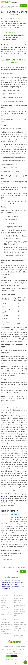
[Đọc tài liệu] (13, 663)
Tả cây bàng (17, 628)
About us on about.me (7, 614)
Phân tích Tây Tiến (6, 607)
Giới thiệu (8, 659)
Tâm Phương (14, 514)
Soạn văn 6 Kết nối (6, 627)
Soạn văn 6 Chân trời (6, 624)
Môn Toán (3, 603)
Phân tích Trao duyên (19, 633)
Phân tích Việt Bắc (19, 598)
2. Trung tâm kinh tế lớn (10, 37)
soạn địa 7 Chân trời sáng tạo (13, 47)
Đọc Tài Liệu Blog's (6, 629)
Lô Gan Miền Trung (6, 633)
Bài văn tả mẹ (17, 600)
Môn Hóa (3, 605)
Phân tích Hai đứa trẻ (19, 611)
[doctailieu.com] (14, 642)
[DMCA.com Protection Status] (11, 656)
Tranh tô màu (4, 609)
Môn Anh (3, 600)
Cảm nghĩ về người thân (20, 631)
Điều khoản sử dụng (17, 659)
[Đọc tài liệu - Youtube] (15, 663)
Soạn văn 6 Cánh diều (6, 622)
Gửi (23, 571)
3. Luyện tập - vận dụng (10, 39)
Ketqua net (4, 631)
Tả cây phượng (5, 612)
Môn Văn (3, 598)
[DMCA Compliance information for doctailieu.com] (19, 656)
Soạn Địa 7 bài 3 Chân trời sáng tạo (11, 580)
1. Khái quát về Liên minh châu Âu (13, 35)
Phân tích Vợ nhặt (19, 622)
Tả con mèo (17, 603)
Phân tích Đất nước (19, 609)
